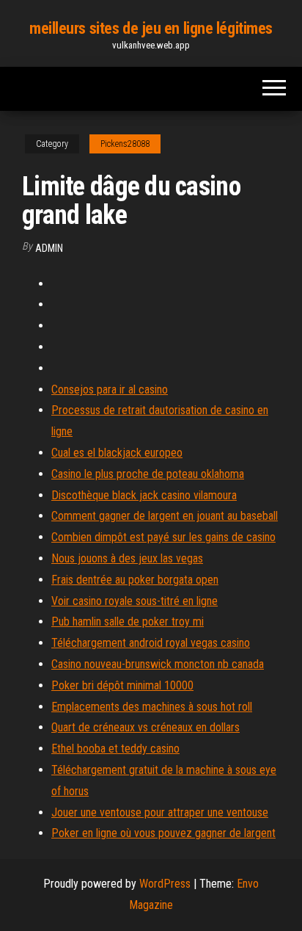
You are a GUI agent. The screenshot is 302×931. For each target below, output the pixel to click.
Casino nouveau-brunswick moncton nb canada (157, 664)
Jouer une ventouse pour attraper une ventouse (159, 812)
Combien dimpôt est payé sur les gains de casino (163, 537)
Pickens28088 (125, 144)
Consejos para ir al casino (109, 389)
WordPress (165, 884)
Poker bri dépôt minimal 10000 (122, 685)
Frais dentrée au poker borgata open (134, 580)
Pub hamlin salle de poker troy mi (127, 621)
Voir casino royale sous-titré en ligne (134, 601)
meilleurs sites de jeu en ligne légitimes (151, 28)
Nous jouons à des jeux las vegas (127, 558)
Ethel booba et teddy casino (115, 749)
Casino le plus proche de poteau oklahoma (147, 474)
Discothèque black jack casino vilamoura (144, 495)
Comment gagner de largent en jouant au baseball (164, 516)
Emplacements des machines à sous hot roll (151, 707)
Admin (49, 248)
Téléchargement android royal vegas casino (150, 643)
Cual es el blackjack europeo (117, 453)
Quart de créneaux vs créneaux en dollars (145, 727)
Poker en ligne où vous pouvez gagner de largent (163, 833)
